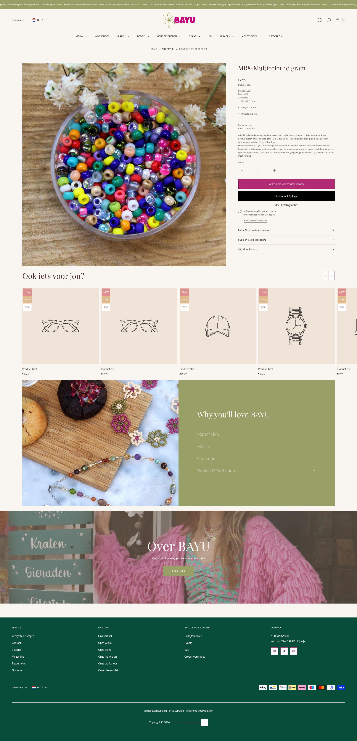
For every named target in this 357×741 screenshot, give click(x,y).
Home (153, 49)
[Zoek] (320, 20)
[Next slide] (332, 275)
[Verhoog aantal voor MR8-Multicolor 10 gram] (274, 170)
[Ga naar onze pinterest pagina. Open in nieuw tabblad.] (294, 651)
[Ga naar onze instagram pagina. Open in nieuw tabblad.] (274, 651)
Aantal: (241, 162)
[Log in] (329, 20)
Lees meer (178, 571)
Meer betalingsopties (286, 205)
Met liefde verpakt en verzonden (254, 230)
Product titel (29, 369)
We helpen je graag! (247, 249)
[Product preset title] (60, 326)
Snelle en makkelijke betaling (252, 239)
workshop (155, 4)
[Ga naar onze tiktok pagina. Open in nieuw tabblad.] (284, 651)
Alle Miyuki (168, 49)
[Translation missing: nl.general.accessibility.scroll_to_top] (204, 722)
